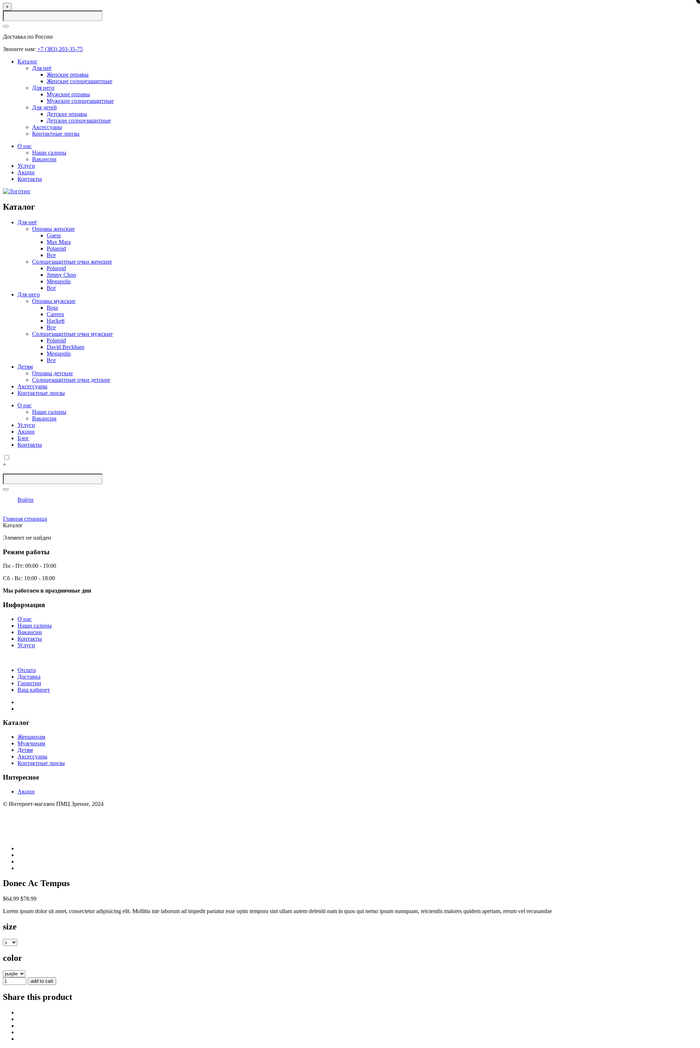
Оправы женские (53, 229)
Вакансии (44, 159)
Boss (52, 307)
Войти (26, 500)
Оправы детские (52, 373)
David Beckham (65, 347)
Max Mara (59, 242)
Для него (43, 88)
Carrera (55, 314)
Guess (54, 235)
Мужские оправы (68, 94)
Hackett (56, 321)
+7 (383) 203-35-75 (60, 49)
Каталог (28, 61)
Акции (26, 172)
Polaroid (56, 248)
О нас (25, 146)
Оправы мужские (53, 301)
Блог (23, 438)
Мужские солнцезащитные (80, 101)
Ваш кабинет (34, 690)
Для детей (44, 107)
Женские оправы (68, 74)
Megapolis (59, 281)
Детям (25, 367)
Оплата (27, 670)
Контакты (30, 179)
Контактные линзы (55, 134)
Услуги (26, 166)
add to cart (42, 981)
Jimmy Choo (61, 275)
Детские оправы (67, 114)
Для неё (41, 68)
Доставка (29, 677)
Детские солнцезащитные (79, 120)
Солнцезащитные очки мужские (72, 334)
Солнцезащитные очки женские (72, 262)
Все (51, 255)
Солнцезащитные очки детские (71, 380)
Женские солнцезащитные (79, 81)
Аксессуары (47, 127)
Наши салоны (49, 153)
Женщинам (31, 737)
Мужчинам (31, 743)
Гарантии (29, 683)
